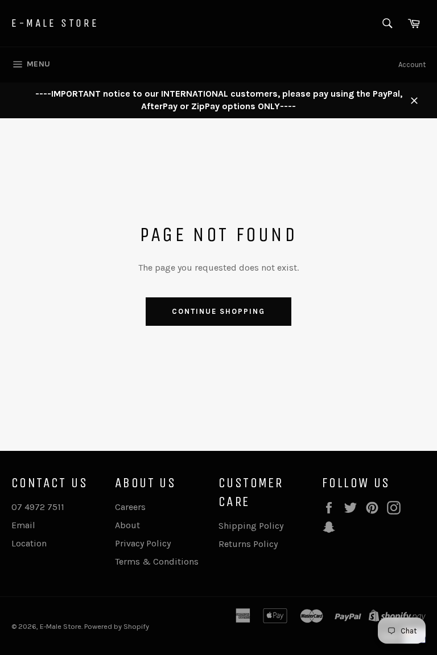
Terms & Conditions (157, 561)
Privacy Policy (143, 543)
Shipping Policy (250, 525)
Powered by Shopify (116, 626)
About (127, 525)
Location (29, 543)
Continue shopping (218, 311)
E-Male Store (54, 23)
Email (23, 525)
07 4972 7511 (37, 506)
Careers (130, 506)
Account (412, 64)
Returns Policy (248, 543)
